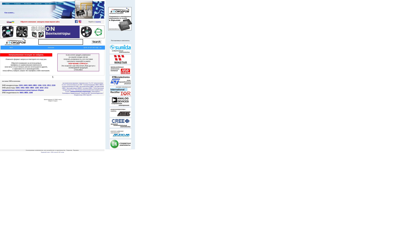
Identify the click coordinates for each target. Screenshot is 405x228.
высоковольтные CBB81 (87, 86)
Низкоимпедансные (97, 93)
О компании (17, 3)
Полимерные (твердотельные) (71, 93)
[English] (8, 22)
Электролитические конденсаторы (80, 91)
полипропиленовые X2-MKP (70, 86)
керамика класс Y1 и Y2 (86, 83)
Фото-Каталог (27, 3)
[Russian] (10, 22)
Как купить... (10, 13)
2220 (53, 85)
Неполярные (95, 91)
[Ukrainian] (13, 22)
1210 (44, 85)
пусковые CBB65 (87, 88)
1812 (49, 85)
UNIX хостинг (54, 152)
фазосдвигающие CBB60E (74, 88)
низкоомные (20, 90)
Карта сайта (48, 3)
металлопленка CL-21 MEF (74, 85)
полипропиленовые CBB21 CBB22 (93, 85)
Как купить (58, 3)
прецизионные (8, 90)
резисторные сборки (35, 90)
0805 (35, 85)
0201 (21, 85)
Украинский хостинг (45, 152)
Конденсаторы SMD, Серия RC (83, 95)
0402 (26, 85)
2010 (41, 88)
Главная (7, 3)
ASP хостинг (61, 152)
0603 (30, 85)
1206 (39, 85)
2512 (46, 88)
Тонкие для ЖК (85, 93)
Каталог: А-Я (38, 3)
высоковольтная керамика (70, 83)
